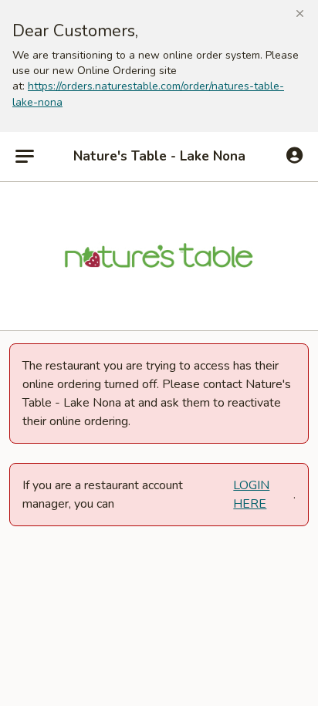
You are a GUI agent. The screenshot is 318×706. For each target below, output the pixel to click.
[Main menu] (24, 156)
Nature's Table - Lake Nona (159, 156)
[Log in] (294, 156)
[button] (300, 14)
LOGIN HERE (251, 494)
